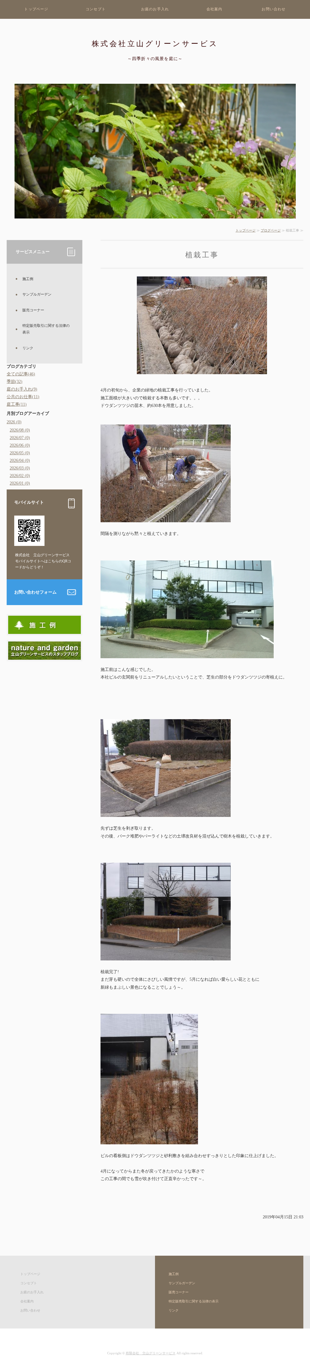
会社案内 (214, 9)
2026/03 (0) (20, 468)
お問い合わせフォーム (35, 592)
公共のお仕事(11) (23, 396)
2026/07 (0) (20, 437)
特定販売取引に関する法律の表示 (46, 328)
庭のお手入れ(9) (22, 389)
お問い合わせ (273, 9)
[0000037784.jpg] (44, 630)
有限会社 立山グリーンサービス (151, 1353)
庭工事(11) (17, 404)
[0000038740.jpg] (44, 656)
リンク (27, 348)
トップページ (36, 9)
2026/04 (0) (20, 460)
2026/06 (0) (20, 445)
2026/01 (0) (20, 483)
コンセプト (96, 9)
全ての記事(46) (21, 374)
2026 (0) (14, 422)
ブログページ (271, 230)
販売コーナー (33, 310)
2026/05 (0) (20, 453)
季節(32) (14, 381)
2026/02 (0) (20, 475)
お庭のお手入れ (155, 9)
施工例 (27, 279)
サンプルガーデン (36, 294)
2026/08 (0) (20, 430)
